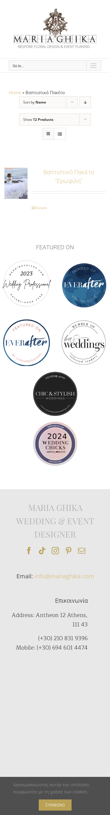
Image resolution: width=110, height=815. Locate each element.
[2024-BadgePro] (55, 424)
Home (15, 92)
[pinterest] (68, 550)
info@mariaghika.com (64, 576)
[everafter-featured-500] (26, 321)
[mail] (81, 550)
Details (41, 207)
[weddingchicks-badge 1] (26, 259)
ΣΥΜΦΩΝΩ (55, 805)
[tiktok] (42, 550)
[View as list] (60, 134)
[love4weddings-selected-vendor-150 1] (84, 323)
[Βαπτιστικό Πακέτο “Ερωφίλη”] (16, 183)
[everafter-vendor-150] (84, 265)
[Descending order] (85, 102)
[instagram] (55, 550)
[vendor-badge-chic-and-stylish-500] (55, 374)
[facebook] (29, 550)
